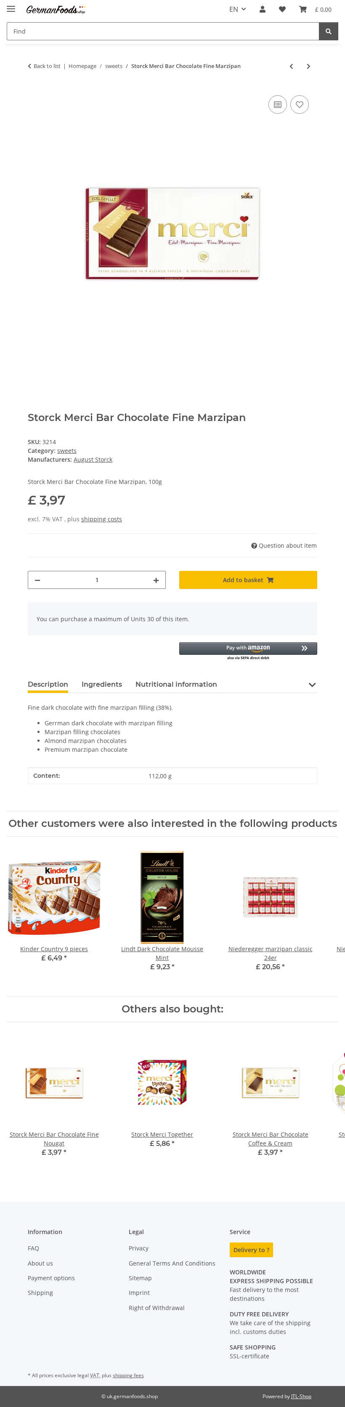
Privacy (139, 1248)
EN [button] (233, 9)
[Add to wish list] (299, 104)
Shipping (40, 1293)
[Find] (328, 31)
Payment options (51, 1278)
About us (40, 1263)
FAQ (33, 1248)
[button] (262, 9)
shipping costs (101, 519)
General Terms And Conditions (172, 1263)
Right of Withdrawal (157, 1308)
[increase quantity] (156, 579)
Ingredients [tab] (102, 684)
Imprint (139, 1293)
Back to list (47, 66)
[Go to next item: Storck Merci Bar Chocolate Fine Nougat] (308, 66)
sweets (67, 451)
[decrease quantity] (37, 579)
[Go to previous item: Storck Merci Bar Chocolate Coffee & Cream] (291, 66)
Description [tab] (48, 684)
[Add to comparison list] (277, 104)
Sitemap (140, 1278)
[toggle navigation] (11, 5)
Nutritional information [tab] (176, 684)
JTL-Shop (301, 1396)
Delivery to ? (251, 1250)
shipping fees (128, 1375)
